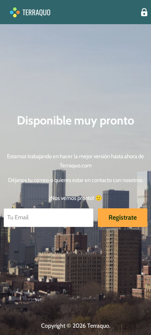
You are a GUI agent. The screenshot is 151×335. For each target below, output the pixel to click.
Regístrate (122, 217)
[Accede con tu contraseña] (144, 12)
